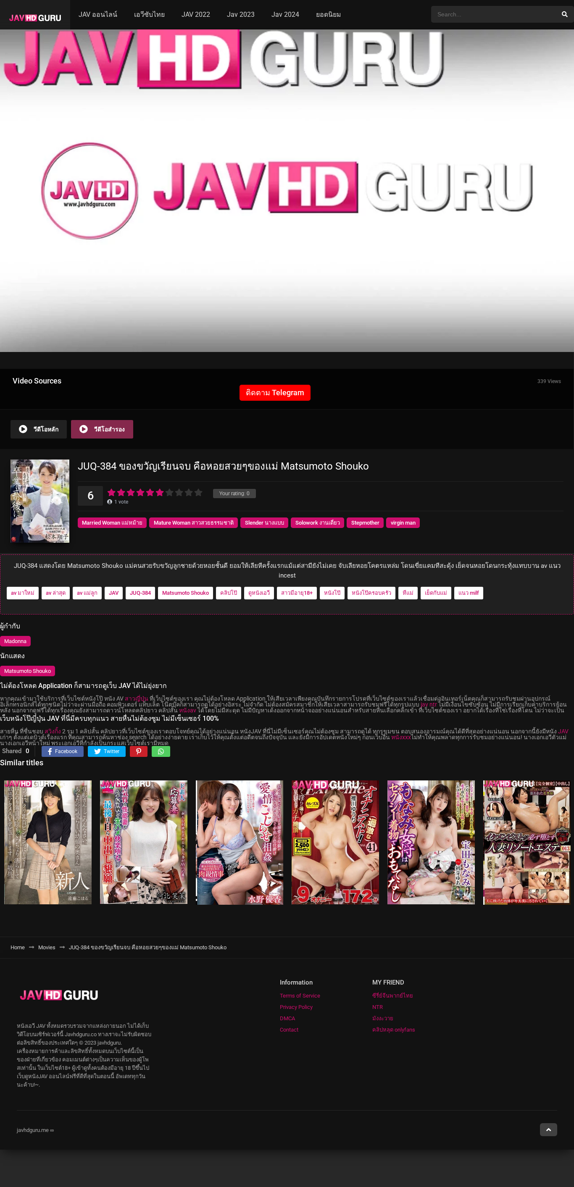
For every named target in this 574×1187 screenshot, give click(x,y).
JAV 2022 (196, 14)
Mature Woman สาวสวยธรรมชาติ (194, 523)
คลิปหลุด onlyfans (393, 1030)
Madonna (15, 641)
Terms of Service (300, 996)
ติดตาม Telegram (275, 392)
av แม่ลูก (87, 593)
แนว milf (468, 593)
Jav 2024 (285, 14)
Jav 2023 (241, 14)
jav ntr (429, 704)
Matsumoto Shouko (185, 593)
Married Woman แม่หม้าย (112, 523)
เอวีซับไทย (149, 14)
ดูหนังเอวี (259, 593)
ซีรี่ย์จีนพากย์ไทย (392, 996)
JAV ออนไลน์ (98, 14)
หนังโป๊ (332, 593)
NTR (377, 1007)
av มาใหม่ (22, 593)
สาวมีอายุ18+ (297, 593)
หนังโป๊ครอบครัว (371, 593)
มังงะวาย (382, 1018)
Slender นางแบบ (264, 523)
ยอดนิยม (328, 14)
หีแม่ (408, 593)
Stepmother (365, 523)
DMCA (287, 1018)
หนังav (187, 710)
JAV (113, 593)
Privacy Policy (296, 1007)
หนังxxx (401, 737)
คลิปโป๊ (228, 593)
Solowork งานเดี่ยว (317, 523)
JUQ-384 (140, 593)
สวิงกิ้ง (53, 731)
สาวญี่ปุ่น (136, 698)
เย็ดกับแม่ (436, 593)
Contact (289, 1030)
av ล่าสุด (56, 593)
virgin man (403, 523)
